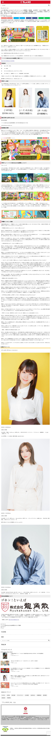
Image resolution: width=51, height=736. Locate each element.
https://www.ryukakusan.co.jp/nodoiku (7, 60)
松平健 (8, 695)
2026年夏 (26, 695)
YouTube (3, 695)
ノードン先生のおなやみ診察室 (8, 625)
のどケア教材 (18, 625)
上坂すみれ (33, 695)
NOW (2, 652)
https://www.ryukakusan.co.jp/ (14, 619)
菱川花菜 (45, 695)
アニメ (2, 628)
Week (8, 652)
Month (11, 652)
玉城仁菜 (3, 697)
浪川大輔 (13, 695)
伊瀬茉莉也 (39, 695)
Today (5, 652)
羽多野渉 (8, 697)
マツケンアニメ (20, 695)
